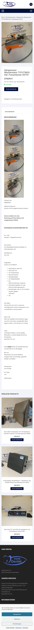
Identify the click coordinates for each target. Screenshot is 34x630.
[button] (29, 25)
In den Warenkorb (11, 89)
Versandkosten (20, 81)
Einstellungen (17, 624)
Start (2, 17)
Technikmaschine (10, 17)
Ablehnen (17, 619)
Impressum (25, 627)
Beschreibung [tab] (9, 111)
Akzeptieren (17, 614)
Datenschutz (18, 627)
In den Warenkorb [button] (17, 439)
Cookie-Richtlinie (10, 627)
